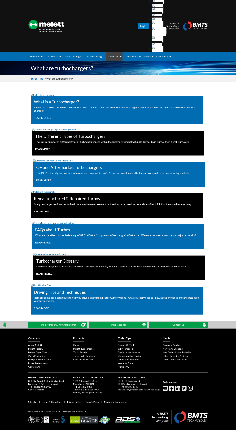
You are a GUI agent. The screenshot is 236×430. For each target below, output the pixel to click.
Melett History (35, 348)
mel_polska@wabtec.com (130, 389)
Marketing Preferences (115, 402)
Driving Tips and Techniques (60, 292)
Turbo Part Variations (129, 359)
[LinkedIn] (178, 389)
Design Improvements (129, 352)
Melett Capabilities (37, 352)
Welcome (35, 56)
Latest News (131, 56)
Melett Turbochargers (84, 348)
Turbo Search (80, 352)
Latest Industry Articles (175, 359)
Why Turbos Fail (126, 348)
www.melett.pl (152, 389)
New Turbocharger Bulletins (177, 352)
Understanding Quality (129, 356)
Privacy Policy (74, 402)
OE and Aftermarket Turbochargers (69, 167)
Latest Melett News (38, 363)
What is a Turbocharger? (56, 102)
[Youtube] (166, 389)
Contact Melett (36, 389)
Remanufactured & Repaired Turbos (67, 198)
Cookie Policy (92, 402)
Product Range (95, 56)
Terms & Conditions (52, 402)
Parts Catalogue (73, 56)
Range (76, 345)
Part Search (52, 56)
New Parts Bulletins (173, 348)
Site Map (32, 402)
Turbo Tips (113, 56)
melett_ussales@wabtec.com (88, 392)
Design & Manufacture (39, 359)
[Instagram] (191, 389)
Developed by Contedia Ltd (74, 411)
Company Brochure (172, 345)
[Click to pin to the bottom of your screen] (4, 325)
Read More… (42, 117)
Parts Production (36, 356)
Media (147, 56)
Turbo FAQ (123, 366)
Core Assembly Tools (84, 359)
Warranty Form (125, 363)
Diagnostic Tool (126, 345)
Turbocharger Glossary (57, 261)
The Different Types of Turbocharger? (70, 136)
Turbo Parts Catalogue (84, 356)
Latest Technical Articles (175, 356)
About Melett (35, 345)
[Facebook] (172, 389)
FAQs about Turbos (52, 230)
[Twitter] (184, 389)
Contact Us (162, 56)
